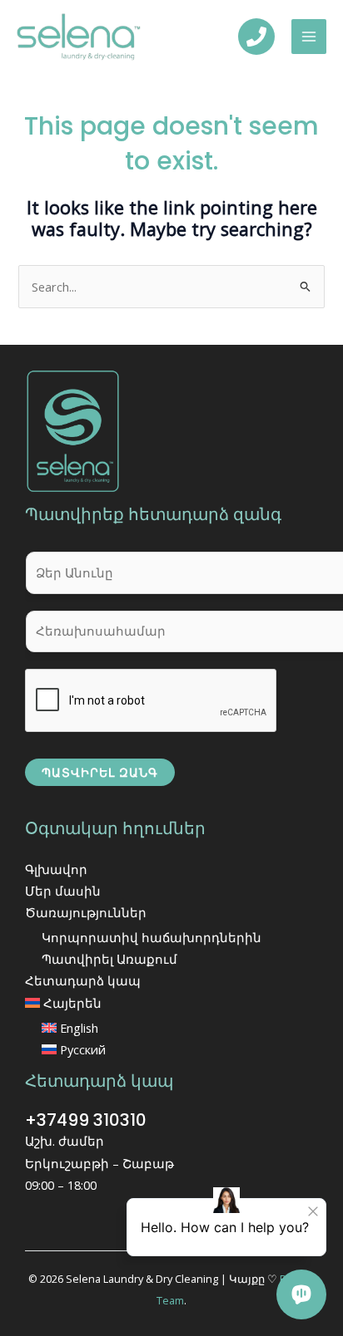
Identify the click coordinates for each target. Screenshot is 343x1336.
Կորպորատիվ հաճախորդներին (151, 937)
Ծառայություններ (86, 912)
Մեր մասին (63, 890)
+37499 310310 (86, 1120)
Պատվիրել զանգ (100, 772)
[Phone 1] (256, 36)
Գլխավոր (56, 869)
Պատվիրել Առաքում (109, 958)
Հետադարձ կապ (83, 980)
